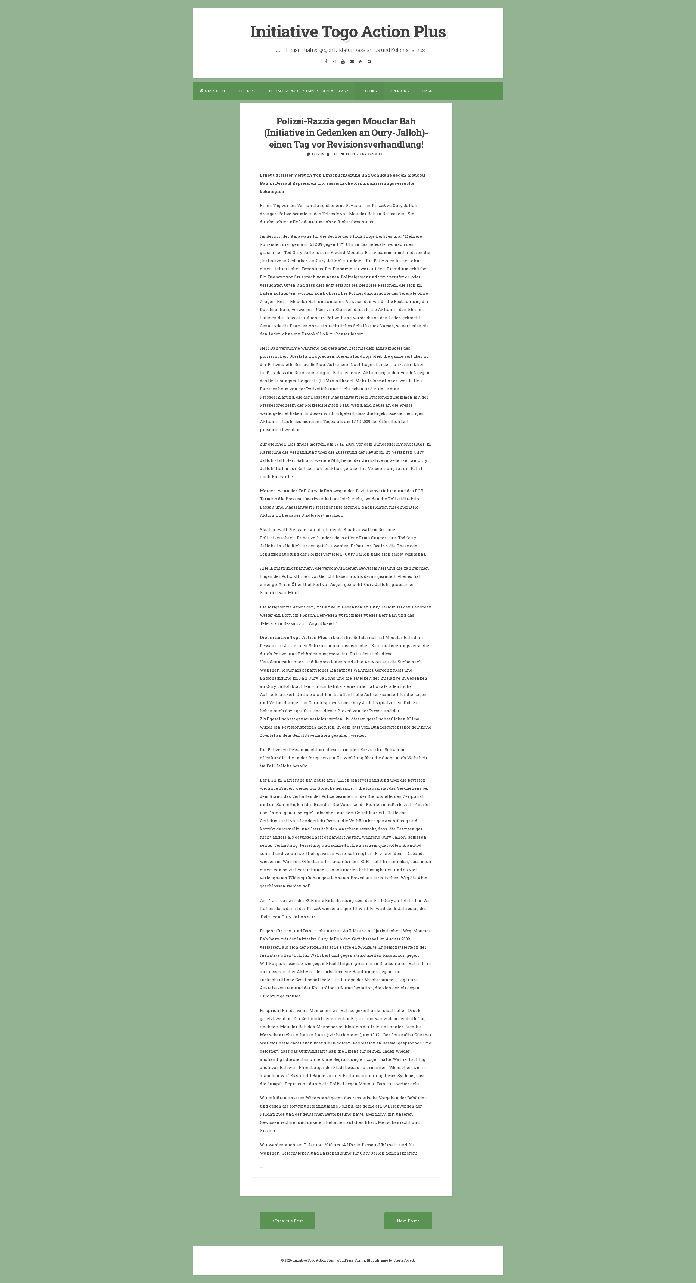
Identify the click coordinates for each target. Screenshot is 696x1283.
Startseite (215, 91)
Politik (367, 91)
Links (427, 91)
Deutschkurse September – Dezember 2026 (308, 91)
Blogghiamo (377, 1260)
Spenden (398, 91)
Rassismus (372, 154)
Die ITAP (246, 91)
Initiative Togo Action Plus (348, 31)
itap (334, 154)
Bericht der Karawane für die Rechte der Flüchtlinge (320, 236)
